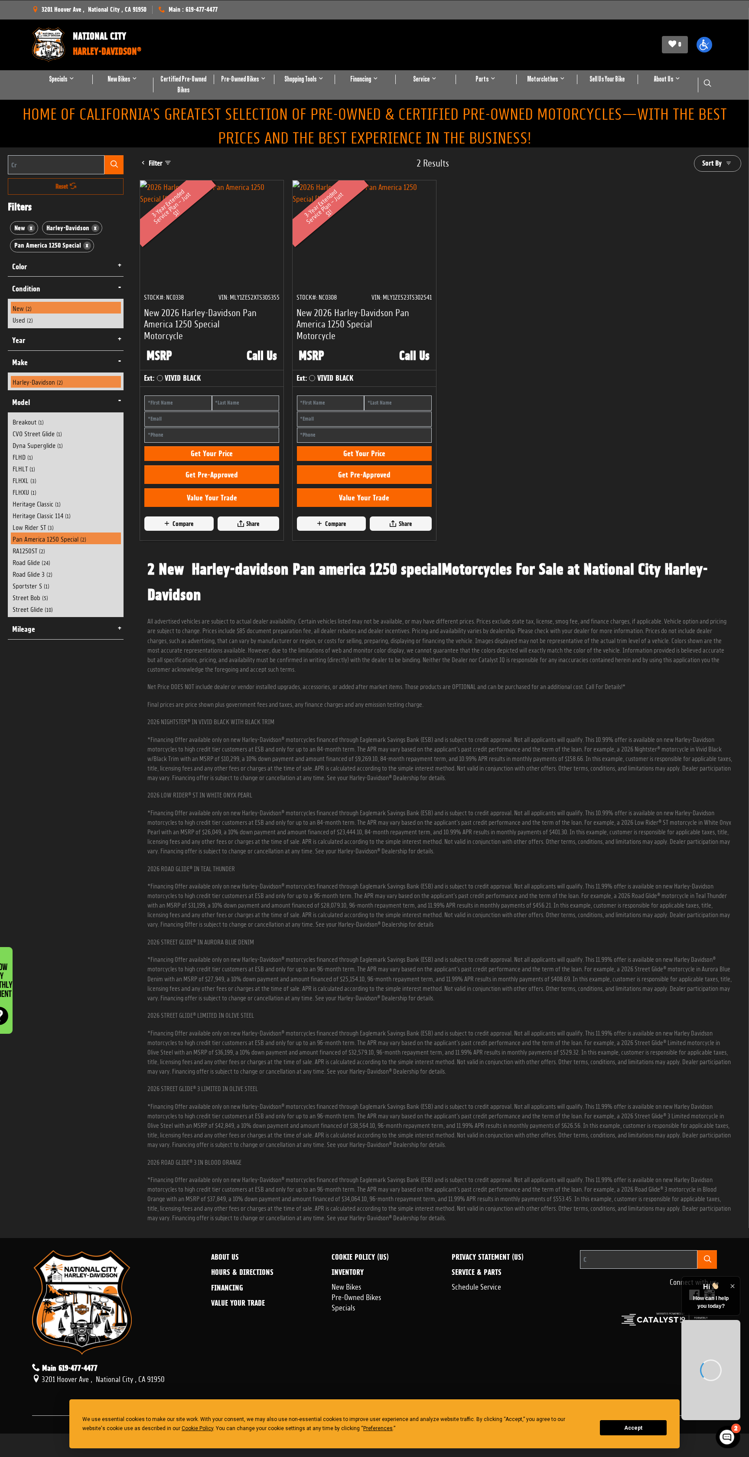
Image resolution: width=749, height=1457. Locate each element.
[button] (704, 44)
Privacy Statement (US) (488, 1303)
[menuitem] (66, 308)
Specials (343, 1352)
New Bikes (346, 1332)
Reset (62, 186)
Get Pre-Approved (212, 521)
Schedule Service (476, 1332)
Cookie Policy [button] (197, 1428)
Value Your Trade (212, 544)
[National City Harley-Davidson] (48, 44)
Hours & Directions (242, 1318)
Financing (227, 1334)
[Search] (114, 164)
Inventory (348, 1318)
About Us (225, 1303)
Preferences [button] (378, 1428)
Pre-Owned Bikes (356, 1342)
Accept (633, 1428)
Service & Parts (477, 1318)
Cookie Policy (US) (360, 1303)
